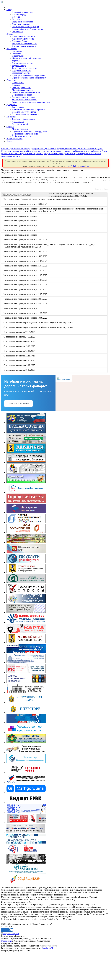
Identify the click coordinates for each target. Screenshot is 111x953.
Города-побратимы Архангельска (27, 29)
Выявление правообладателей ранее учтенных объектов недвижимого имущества (42, 199)
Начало (4, 149)
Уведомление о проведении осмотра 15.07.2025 (25, 239)
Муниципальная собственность (26, 58)
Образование (18, 82)
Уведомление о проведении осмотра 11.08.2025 (25, 313)
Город (9, 9)
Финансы (16, 53)
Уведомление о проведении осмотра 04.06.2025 (25, 204)
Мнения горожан (20, 129)
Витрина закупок (14, 138)
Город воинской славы (22, 22)
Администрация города (23, 39)
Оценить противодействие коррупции (29, 131)
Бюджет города (19, 65)
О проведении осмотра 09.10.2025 (19, 341)
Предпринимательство (22, 63)
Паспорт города (19, 14)
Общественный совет (22, 95)
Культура (16, 85)
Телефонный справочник (23, 119)
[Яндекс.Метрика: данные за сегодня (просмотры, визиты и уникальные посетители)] (10, 933)
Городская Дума (19, 41)
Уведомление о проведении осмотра (20, 216)
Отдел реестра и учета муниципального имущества (51, 151)
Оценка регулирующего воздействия (29, 78)
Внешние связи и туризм (23, 97)
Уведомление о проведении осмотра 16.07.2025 (25, 251)
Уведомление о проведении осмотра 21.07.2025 (25, 266)
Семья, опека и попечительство (26, 92)
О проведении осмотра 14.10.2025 (19, 351)
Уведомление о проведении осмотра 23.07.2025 (25, 299)
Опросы (10, 126)
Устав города (18, 107)
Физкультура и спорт (21, 87)
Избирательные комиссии (24, 46)
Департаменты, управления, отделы (47, 149)
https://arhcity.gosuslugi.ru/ (77, 166)
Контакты (11, 117)
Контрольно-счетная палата (24, 43)
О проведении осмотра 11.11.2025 (19, 356)
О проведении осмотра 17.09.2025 (19, 332)
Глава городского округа (23, 36)
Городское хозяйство (21, 70)
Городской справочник (22, 12)
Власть (9, 34)
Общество (11, 80)
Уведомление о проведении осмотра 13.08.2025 (25, 318)
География (17, 19)
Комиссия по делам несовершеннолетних (31, 102)
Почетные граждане (21, 24)
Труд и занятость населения (24, 68)
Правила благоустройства (24, 112)
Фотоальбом (17, 31)
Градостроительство (21, 73)
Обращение (6, 941)
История (16, 17)
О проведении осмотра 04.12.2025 (19, 360)
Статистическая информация (25, 26)
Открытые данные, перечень (25, 114)
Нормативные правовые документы (28, 109)
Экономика (11, 48)
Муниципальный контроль (24, 100)
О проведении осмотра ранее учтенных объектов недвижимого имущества (38, 322)
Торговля (16, 61)
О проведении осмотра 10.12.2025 (19, 370)
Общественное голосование (25, 134)
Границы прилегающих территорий (28, 75)
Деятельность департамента (14, 151)
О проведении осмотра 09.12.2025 (19, 365)
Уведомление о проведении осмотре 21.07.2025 (25, 261)
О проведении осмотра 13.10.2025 (19, 346)
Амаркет (10, 141)
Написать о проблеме (18, 403)
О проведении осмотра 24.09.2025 (19, 337)
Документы (11, 104)
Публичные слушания (22, 136)
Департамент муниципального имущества (83, 149)
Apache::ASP (47, 948)
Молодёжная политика (22, 90)
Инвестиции (18, 56)
